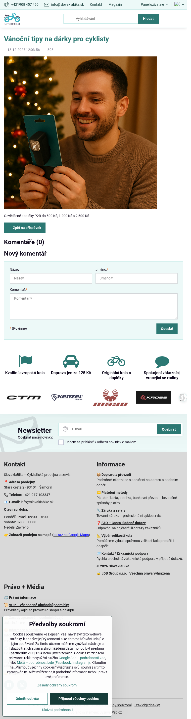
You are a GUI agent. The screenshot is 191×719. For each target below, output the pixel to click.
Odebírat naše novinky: (35, 437)
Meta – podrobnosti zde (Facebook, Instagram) (53, 663)
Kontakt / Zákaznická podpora (124, 553)
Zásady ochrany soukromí (57, 685)
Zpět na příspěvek (26, 228)
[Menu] (181, 19)
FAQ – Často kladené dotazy (123, 523)
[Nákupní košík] (169, 19)
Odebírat (169, 429)
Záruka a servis (113, 510)
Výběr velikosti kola (116, 536)
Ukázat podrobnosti (57, 710)
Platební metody (114, 492)
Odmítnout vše (27, 699)
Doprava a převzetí (116, 475)
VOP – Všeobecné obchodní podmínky (39, 605)
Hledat (148, 19)
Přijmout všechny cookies (78, 699)
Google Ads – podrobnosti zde (82, 658)
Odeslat (167, 329)
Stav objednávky (147, 705)
